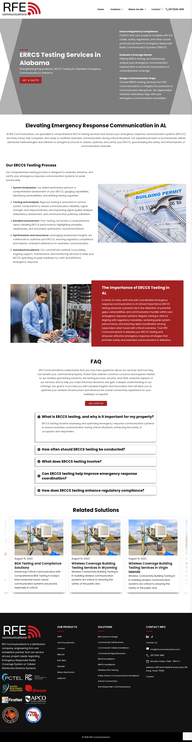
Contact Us (151, 642)
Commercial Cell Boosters (110, 642)
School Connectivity (107, 681)
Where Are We (135, 9)
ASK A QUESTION (96, 403)
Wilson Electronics (65, 672)
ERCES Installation (106, 659)
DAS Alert (61, 660)
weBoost (61, 678)
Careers (150, 676)
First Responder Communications (114, 686)
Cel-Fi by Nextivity (65, 642)
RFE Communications (100, 737)
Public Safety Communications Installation (118, 675)
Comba (61, 648)
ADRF (59, 636)
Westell (61, 666)
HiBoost (61, 654)
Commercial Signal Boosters (112, 653)
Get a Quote (30, 80)
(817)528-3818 (175, 9)
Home (101, 9)
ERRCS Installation (106, 664)
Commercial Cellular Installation (113, 647)
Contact (155, 9)
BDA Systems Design (108, 636)
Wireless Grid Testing (108, 670)
